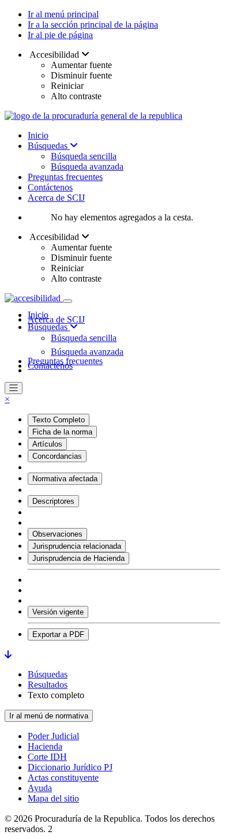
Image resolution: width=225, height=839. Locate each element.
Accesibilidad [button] (54, 54)
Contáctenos (50, 187)
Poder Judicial (53, 736)
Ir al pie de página (60, 35)
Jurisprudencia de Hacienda (78, 558)
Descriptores (53, 501)
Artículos (47, 444)
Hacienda (45, 746)
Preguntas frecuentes (65, 177)
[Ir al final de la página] (8, 655)
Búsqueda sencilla (84, 156)
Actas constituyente (63, 777)
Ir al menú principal (63, 14)
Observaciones (57, 534)
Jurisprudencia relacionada (76, 546)
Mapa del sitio (53, 798)
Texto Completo (58, 419)
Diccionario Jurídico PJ (70, 767)
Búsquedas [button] (49, 327)
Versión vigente (58, 612)
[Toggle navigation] (67, 301)
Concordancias (57, 456)
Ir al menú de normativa (48, 715)
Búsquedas (49, 146)
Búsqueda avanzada (87, 166)
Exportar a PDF (58, 634)
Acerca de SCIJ (56, 198)
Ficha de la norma (62, 432)
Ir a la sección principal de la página (93, 24)
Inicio (38, 135)
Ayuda (40, 788)
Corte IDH (47, 757)
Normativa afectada (64, 478)
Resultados (48, 685)
